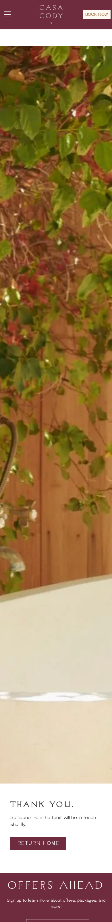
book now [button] (96, 15)
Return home (38, 843)
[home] (49, 14)
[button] (7, 14)
